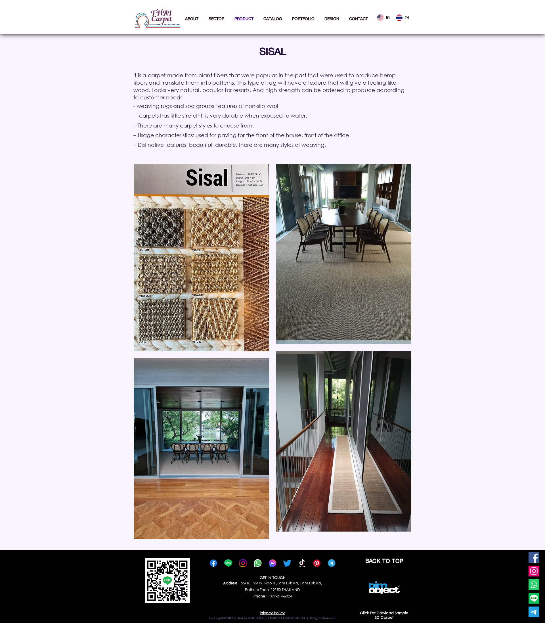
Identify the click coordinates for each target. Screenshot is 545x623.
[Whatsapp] (534, 584)
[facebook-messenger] (272, 563)
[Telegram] (534, 612)
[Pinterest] (317, 563)
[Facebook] (534, 557)
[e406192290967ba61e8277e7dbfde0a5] (302, 563)
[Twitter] (287, 563)
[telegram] (331, 563)
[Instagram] (534, 571)
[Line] (534, 598)
